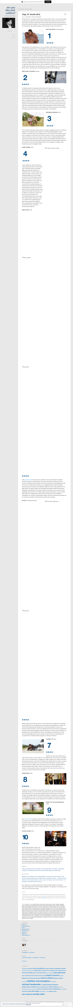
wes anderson (61, 917)
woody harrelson (25, 918)
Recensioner (24, 930)
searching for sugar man (33, 913)
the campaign (60, 914)
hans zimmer (42, 973)
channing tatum (31, 970)
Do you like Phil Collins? (27, 957)
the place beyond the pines (58, 915)
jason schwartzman (26, 975)
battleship (62, 904)
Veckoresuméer (25, 935)
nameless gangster (30, 912)
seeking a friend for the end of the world (47, 913)
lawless (23, 910)
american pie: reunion (50, 904)
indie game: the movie (50, 908)
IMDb (44, 897)
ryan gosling (24, 989)
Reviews (24, 932)
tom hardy (46, 991)
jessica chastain (42, 975)
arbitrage (57, 904)
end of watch (51, 906)
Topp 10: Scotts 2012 (31, 14)
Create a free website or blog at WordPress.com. (35, 1002)
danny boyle (29, 906)
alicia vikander (33, 968)
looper (37, 910)
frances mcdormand (60, 906)
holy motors (42, 908)
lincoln (30, 910)
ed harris (40, 906)
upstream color (53, 991)
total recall (29, 917)
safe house (57, 912)
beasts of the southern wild (27, 905)
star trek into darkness (42, 989)
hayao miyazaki (49, 972)
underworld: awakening (36, 917)
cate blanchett (24, 970)
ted (40, 914)
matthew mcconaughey (38, 980)
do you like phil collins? (10, 10)
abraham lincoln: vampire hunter (39, 904)
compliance (62, 905)
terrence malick (26, 991)
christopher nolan (51, 905)
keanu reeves (56, 909)
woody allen (39, 994)
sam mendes (62, 912)
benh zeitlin (35, 905)
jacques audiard (62, 908)
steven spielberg (63, 989)
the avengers (54, 914)
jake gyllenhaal (59, 972)
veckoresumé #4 (29, 479)
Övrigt (23, 924)
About (14, 35)
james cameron (25, 909)
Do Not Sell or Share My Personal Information (54, 1002)
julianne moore (50, 909)
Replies (31, 918)
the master (31, 915)
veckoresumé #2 (29, 819)
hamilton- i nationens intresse (34, 908)
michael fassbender (31, 984)
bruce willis (45, 905)
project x (36, 912)
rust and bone (51, 912)
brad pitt (63, 968)
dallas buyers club (62, 970)
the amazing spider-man (47, 914)
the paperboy (36, 915)
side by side (57, 913)
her (53, 973)
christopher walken (53, 970)
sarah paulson (25, 913)
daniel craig (24, 906)
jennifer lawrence (34, 975)
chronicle (57, 905)
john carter (31, 909)
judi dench (44, 909)
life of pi (27, 910)
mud (42, 984)
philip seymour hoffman (29, 987)
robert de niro (45, 987)
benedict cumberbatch (55, 968)
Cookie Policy (28, 1004)
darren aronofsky (27, 973)
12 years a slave (25, 968)
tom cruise (42, 991)
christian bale (37, 970)
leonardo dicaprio (35, 978)
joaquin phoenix (52, 975)
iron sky (56, 908)
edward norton (45, 906)
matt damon (24, 981)
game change (24, 908)
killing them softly (62, 909)
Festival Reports (25, 926)
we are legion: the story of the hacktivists (49, 917)
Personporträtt (25, 929)
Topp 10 (27, 904)
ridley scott (39, 987)
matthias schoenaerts (56, 910)
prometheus (40, 912)
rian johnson (45, 912)
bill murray (40, 905)
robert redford (53, 987)
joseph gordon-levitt (38, 909)
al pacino (40, 968)
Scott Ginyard (38, 17)
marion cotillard (41, 910)
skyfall (61, 913)
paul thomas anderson (50, 985)
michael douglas (53, 981)
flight (55, 906)
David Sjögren (25, 952)
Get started (48, 1)
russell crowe (60, 987)
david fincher (35, 906)
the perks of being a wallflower (46, 915)
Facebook (24, 961)
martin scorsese (48, 910)
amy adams (46, 968)
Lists (23, 927)
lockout (33, 910)
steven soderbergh (36, 914)
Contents (13, 37)
